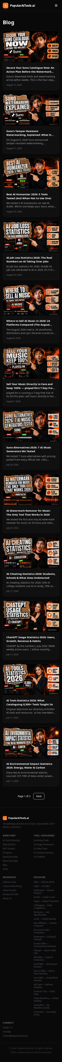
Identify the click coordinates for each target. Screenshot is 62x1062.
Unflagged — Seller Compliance (43, 906)
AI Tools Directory (11, 840)
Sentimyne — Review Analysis (44, 891)
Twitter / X (7, 1027)
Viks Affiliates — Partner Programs (45, 924)
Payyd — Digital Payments (46, 901)
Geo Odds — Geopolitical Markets (46, 979)
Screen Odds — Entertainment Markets (45, 945)
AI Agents (7, 852)
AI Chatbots (39, 856)
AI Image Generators (44, 844)
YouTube (7, 1031)
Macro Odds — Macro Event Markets (44, 972)
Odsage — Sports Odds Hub (45, 952)
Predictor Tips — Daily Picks (44, 993)
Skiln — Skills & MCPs (44, 882)
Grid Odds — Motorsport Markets (45, 965)
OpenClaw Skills (10, 856)
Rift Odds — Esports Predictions (43, 958)
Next (39, 796)
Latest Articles (9, 890)
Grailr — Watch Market (45, 919)
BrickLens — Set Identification (41, 913)
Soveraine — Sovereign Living (45, 1013)
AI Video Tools (40, 848)
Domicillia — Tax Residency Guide (42, 1006)
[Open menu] (56, 5)
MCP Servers (9, 848)
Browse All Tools (10, 894)
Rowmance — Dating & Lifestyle (45, 938)
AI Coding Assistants (43, 852)
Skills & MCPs (9, 844)
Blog (5, 865)
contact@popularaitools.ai (15, 1035)
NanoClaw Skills (10, 861)
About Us (7, 898)
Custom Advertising (12, 886)
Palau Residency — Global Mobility (46, 999)
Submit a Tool (9, 882)
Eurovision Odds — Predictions (43, 931)
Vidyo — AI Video (42, 886)
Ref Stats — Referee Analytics (43, 986)
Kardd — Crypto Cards (44, 897)
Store (5, 869)
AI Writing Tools (41, 840)
